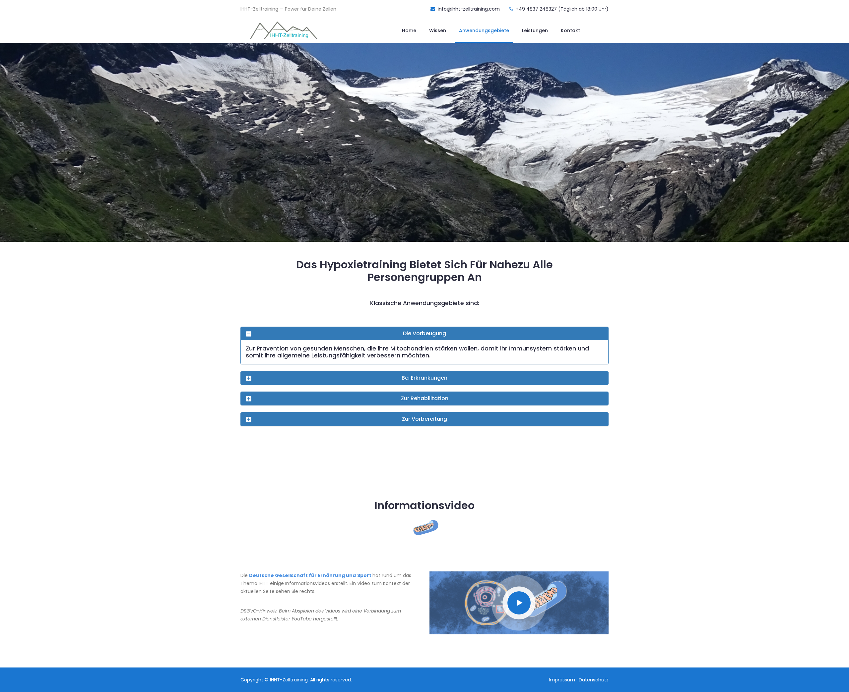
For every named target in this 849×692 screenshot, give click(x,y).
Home (409, 30)
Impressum (562, 679)
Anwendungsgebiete (484, 30)
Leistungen (535, 30)
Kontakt (570, 30)
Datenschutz (594, 679)
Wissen (437, 30)
